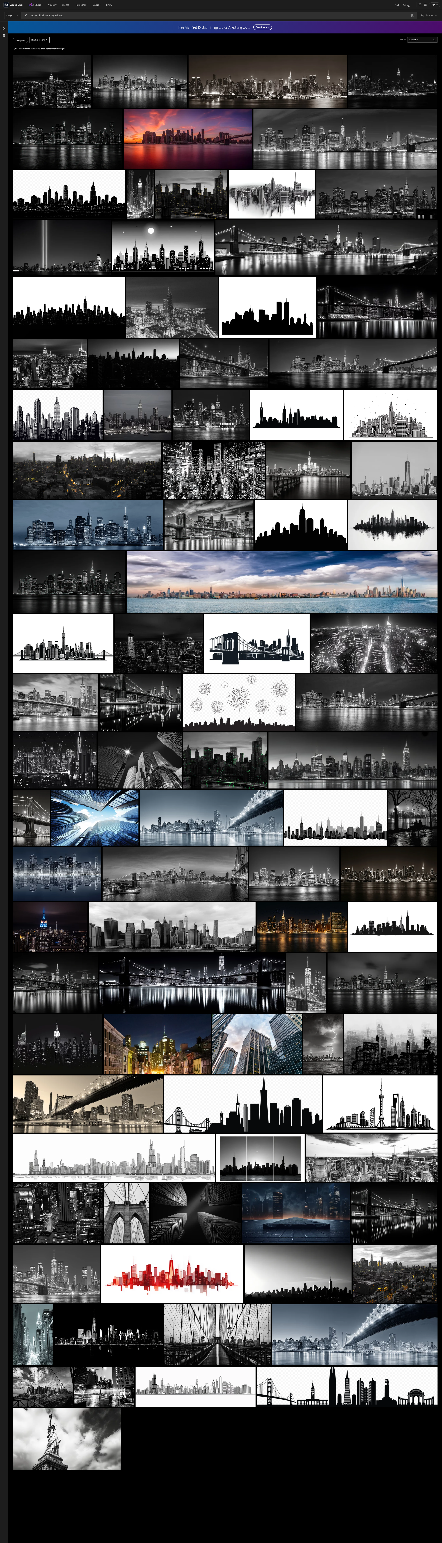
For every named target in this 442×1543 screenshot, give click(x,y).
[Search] (26, 15)
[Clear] (46, 39)
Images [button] (65, 4)
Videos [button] (51, 4)
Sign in (435, 4)
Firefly (109, 4)
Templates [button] (81, 4)
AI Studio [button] (36, 4)
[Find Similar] (4, 35)
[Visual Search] (412, 15)
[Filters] (4, 28)
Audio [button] (96, 4)
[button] (420, 4)
